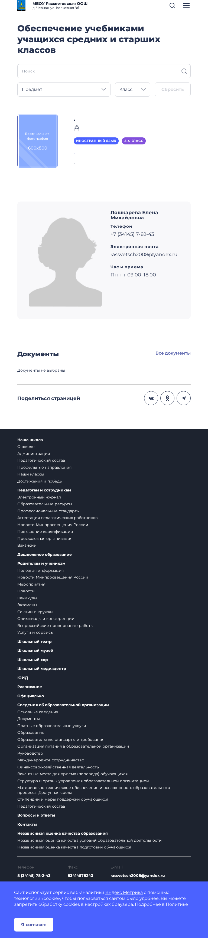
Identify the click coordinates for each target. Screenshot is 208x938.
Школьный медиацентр (41, 668)
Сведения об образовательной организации (63, 705)
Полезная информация (40, 570)
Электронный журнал (39, 497)
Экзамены (27, 604)
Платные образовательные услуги (51, 725)
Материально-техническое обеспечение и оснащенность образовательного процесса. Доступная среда (93, 790)
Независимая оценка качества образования (62, 833)
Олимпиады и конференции (45, 618)
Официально (30, 696)
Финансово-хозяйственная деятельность (58, 767)
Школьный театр (34, 641)
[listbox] (63, 89)
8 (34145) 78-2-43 (33, 875)
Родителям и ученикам (41, 563)
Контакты (27, 824)
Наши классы (30, 474)
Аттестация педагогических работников (57, 517)
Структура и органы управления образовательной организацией (83, 780)
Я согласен (34, 924)
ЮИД (22, 678)
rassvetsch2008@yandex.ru (137, 875)
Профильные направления (44, 467)
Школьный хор (32, 660)
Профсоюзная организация (44, 538)
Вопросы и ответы (36, 815)
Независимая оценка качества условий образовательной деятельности (89, 840)
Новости (26, 591)
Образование (30, 732)
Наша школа (30, 440)
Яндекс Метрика (124, 892)
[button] (172, 5)
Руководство (30, 753)
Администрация (33, 453)
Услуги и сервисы (35, 632)
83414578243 (80, 875)
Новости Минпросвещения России (52, 524)
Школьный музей (35, 650)
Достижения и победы (40, 481)
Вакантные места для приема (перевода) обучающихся (72, 773)
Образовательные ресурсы (44, 503)
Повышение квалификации (45, 531)
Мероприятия (31, 584)
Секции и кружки (35, 611)
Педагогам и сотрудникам (44, 490)
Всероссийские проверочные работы (55, 625)
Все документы (173, 353)
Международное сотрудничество (50, 760)
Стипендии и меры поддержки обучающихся (62, 799)
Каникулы (27, 598)
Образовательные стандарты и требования (60, 739)
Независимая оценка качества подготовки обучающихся (74, 847)
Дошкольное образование (44, 554)
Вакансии (27, 545)
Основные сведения (37, 711)
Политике (177, 904)
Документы (28, 718)
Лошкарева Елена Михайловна (134, 215)
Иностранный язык (96, 141)
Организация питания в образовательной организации (73, 746)
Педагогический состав (41, 460)
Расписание (29, 687)
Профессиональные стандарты (48, 510)
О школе (26, 446)
